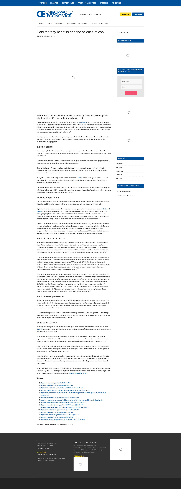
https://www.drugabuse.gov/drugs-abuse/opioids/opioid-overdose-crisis (65, 390)
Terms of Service (51, 454)
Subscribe (138, 14)
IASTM (39, 329)
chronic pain (83, 122)
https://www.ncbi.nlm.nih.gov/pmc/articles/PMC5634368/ (60, 398)
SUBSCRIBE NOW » (79, 456)
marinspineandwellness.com (78, 373)
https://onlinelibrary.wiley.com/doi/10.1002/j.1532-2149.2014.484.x (63, 420)
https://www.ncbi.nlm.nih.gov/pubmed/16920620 (57, 417)
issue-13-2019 (68, 424)
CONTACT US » (41, 452)
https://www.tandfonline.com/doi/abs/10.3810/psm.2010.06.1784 (62, 388)
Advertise (125, 14)
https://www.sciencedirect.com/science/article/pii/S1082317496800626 (65, 407)
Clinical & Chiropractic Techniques (54, 424)
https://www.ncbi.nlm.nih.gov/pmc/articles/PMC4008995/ (60, 410)
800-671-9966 (45, 448)
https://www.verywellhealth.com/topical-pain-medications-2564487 (63, 402)
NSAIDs (79, 178)
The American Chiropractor (126, 196)
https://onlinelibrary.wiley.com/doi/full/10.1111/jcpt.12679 (60, 415)
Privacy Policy (41, 454)
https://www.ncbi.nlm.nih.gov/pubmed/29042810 (57, 385)
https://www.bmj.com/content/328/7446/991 (55, 383)
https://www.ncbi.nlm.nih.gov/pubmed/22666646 (57, 412)
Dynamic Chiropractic (124, 191)
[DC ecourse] (129, 151)
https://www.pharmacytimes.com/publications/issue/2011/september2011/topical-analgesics (72, 400)
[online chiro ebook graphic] (129, 123)
